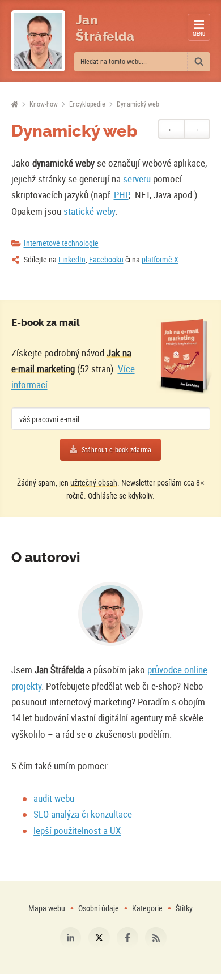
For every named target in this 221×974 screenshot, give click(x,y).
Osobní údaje (98, 908)
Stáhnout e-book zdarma (116, 449)
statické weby (89, 211)
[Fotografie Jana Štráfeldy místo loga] (38, 40)
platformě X (160, 259)
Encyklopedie (87, 104)
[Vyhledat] (199, 61)
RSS (156, 938)
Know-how (43, 104)
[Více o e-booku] (184, 356)
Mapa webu (46, 908)
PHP (121, 194)
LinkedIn (72, 259)
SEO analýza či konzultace (82, 813)
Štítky (184, 908)
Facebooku (106, 259)
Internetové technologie (61, 242)
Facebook (127, 938)
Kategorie (148, 908)
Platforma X (99, 938)
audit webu (53, 798)
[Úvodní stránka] (15, 104)
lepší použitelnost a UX (77, 830)
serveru (137, 178)
